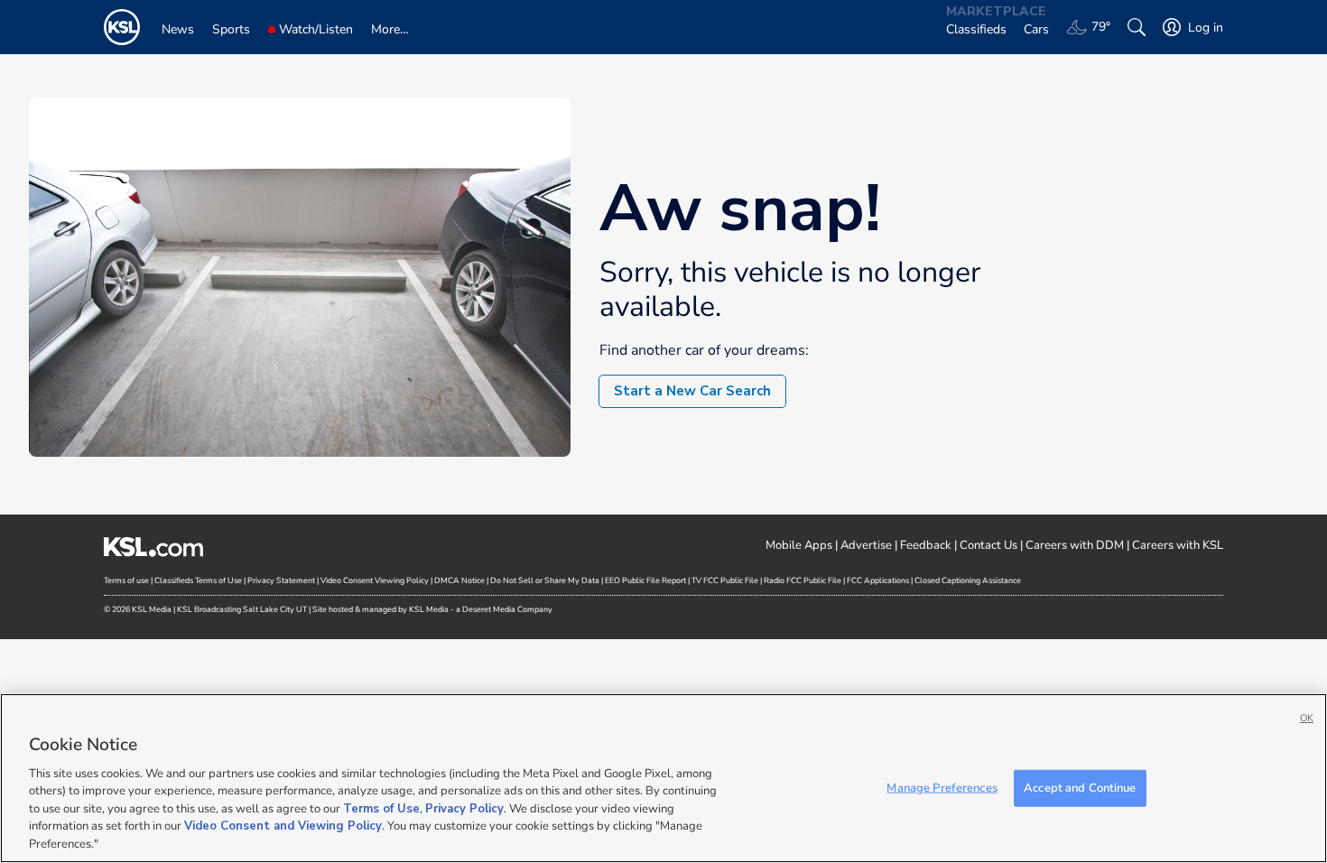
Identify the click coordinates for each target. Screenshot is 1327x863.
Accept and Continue (1080, 787)
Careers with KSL (1177, 545)
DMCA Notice (459, 580)
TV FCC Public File (724, 580)
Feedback (925, 545)
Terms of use (126, 580)
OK (1306, 718)
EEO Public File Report (645, 580)
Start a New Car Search (692, 391)
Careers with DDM (1074, 545)
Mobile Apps (799, 545)
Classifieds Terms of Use (198, 580)
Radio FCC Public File (802, 580)
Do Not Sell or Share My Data (544, 580)
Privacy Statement (281, 580)
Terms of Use (381, 809)
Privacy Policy (464, 809)
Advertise (866, 545)
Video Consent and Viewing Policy (283, 827)
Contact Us (988, 545)
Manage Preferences (941, 787)
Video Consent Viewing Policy (374, 580)
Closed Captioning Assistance (967, 580)
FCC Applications (878, 580)
